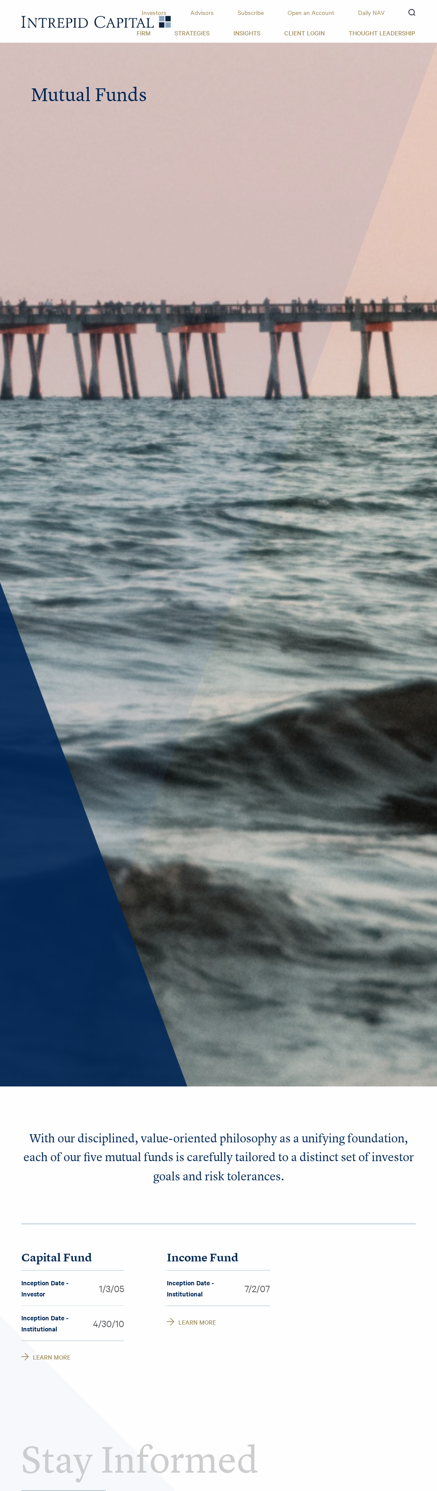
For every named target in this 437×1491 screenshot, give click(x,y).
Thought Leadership (382, 33)
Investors (154, 12)
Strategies (192, 33)
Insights (246, 33)
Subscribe (251, 12)
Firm (144, 33)
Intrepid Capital (96, 22)
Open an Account (311, 12)
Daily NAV (371, 12)
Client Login (304, 33)
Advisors (202, 12)
